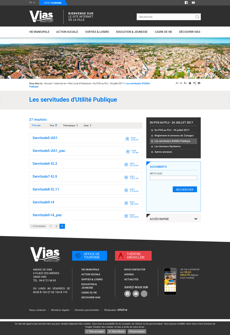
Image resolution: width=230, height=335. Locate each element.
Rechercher (185, 189)
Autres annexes (163, 151)
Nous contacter (134, 269)
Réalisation (110, 310)
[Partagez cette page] (194, 83)
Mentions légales (60, 310)
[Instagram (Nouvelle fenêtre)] (199, 2)
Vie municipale (90, 269)
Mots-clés (156, 173)
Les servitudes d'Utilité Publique (172, 141)
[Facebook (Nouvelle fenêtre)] (186, 2)
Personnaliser (137, 331)
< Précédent (38, 226)
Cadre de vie (89, 292)
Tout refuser (117, 331)
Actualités (131, 279)
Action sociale (90, 274)
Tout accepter (96, 331)
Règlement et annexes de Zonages (174, 135)
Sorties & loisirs (91, 279)
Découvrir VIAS (90, 297)
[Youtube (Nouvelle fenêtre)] (193, 2)
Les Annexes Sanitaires (168, 146)
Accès (159, 219)
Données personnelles (87, 310)
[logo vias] (45, 254)
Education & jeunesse (89, 286)
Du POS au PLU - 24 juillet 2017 (171, 122)
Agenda (129, 274)
